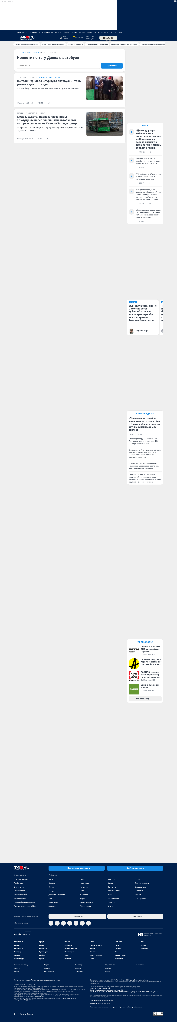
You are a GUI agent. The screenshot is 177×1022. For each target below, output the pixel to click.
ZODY (120, 32)
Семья (110, 906)
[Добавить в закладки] (121, 103)
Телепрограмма (70, 32)
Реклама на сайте (21, 879)
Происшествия (114, 891)
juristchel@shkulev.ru (69, 998)
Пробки (78, 38)
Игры (113, 32)
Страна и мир (140, 887)
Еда (50, 898)
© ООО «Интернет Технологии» (25, 1014)
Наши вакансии (20, 895)
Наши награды (20, 891)
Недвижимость (21, 32)
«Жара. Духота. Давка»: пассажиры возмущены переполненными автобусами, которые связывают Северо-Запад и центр (47, 120)
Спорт (137, 879)
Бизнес (52, 883)
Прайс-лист (19, 883)
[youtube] (82, 923)
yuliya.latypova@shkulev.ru (139, 980)
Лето (82, 891)
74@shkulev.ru (40, 996)
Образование (85, 906)
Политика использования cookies (101, 1000)
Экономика (139, 895)
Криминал (84, 883)
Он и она (111, 879)
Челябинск (22, 53)
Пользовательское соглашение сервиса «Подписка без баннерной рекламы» (116, 1007)
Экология (139, 891)
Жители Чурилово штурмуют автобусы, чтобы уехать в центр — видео (49, 82)
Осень (110, 883)
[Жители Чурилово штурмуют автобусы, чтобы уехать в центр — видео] (104, 88)
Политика (112, 887)
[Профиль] (162, 37)
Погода (58, 32)
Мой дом (84, 895)
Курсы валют (103, 32)
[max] (69, 923)
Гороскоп (91, 32)
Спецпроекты (140, 898)
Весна (51, 887)
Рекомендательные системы (100, 1003)
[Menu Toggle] (15, 37)
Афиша (82, 32)
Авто (51, 879)
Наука (82, 898)
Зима (82, 879)
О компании (19, 887)
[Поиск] (150, 37)
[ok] (63, 923)
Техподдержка (20, 898)
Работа (110, 895)
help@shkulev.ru (29, 1000)
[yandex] (88, 923)
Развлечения (113, 898)
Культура (84, 887)
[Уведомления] (156, 37)
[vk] (57, 923)
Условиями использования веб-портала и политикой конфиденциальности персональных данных (124, 992)
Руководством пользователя (100, 988)
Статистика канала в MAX (25, 906)
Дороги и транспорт (57, 895)
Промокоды (35, 32)
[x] (76, 923)
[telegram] (51, 923)
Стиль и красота (142, 883)
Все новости (33, 53)
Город (51, 891)
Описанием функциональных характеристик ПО (106, 990)
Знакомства (47, 32)
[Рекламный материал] (108, 38)
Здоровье (53, 906)
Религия (111, 902)
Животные (53, 902)
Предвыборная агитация (24, 902)
